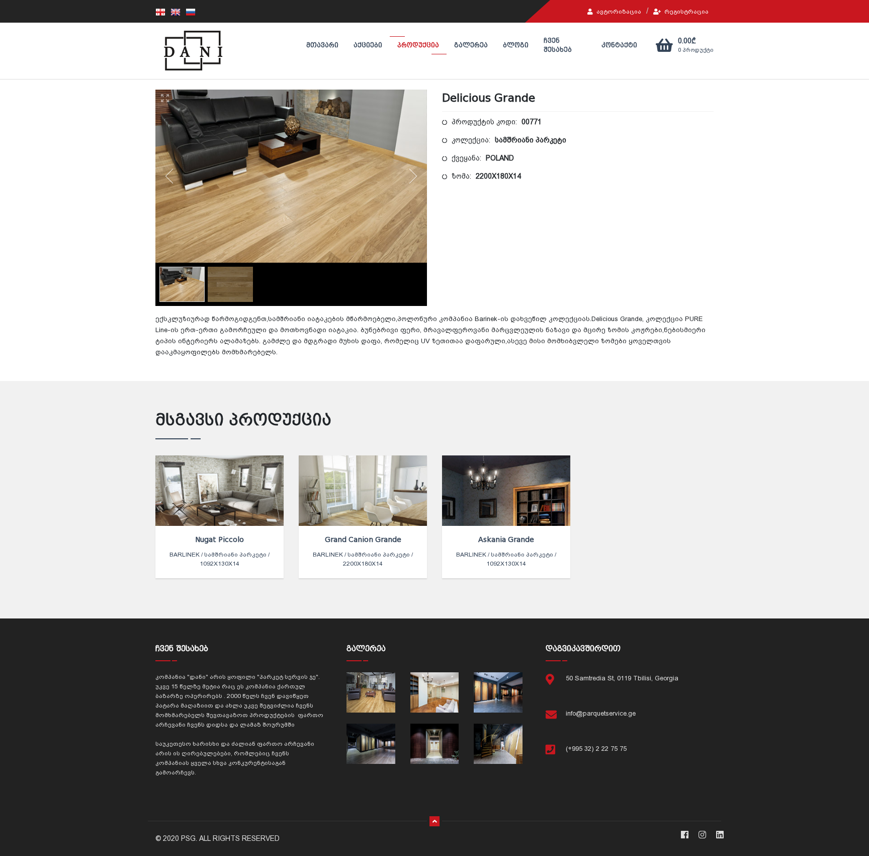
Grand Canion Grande (363, 539)
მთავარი (322, 45)
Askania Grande (506, 539)
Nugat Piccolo (219, 539)
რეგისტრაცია (686, 11)
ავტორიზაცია (618, 11)
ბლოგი (516, 45)
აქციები (368, 45)
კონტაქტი (619, 45)
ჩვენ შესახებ (558, 45)
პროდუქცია (418, 45)
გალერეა (471, 45)
